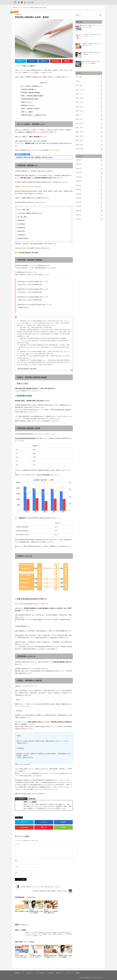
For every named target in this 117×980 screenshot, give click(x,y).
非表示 (45, 82)
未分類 (77, 81)
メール (16, 866)
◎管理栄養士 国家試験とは (28, 89)
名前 (16, 860)
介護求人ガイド (59, 972)
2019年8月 (78, 189)
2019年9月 (78, 185)
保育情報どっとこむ (19, 972)
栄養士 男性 (79, 127)
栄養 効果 (79, 85)
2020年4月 (78, 160)
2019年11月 (79, 177)
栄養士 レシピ (80, 94)
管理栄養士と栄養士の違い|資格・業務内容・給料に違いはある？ (34, 157)
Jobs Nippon (50, 972)
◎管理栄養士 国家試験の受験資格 (30, 92)
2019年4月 (78, 206)
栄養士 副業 (79, 106)
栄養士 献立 (79, 123)
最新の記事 (32, 798)
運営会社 (78, 972)
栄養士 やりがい (80, 89)
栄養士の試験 (19, 817)
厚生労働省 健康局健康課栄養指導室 (25, 438)
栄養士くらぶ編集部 (28, 66)
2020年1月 (78, 168)
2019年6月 (78, 198)
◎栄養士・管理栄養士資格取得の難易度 (31, 95)
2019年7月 (78, 194)
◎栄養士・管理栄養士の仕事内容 (29, 108)
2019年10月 (79, 181)
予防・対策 (79, 77)
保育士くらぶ (30, 972)
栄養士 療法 (79, 132)
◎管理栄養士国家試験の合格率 (29, 99)
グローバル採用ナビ (40, 972)
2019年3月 (78, 210)
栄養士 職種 (79, 136)
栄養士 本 (79, 115)
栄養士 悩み (79, 110)
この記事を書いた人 (21, 798)
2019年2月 (78, 215)
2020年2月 (78, 164)
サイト (16, 872)
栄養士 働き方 (80, 98)
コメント (17, 843)
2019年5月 (78, 202)
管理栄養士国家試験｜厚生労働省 (28, 252)
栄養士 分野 (79, 102)
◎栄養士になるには (26, 102)
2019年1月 (78, 219)
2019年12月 (79, 172)
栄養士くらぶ (89, 977)
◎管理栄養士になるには (27, 105)
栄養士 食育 (79, 140)
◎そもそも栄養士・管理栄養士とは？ (31, 86)
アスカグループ (69, 972)
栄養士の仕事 (79, 144)
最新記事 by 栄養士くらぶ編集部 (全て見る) (33, 115)
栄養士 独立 (79, 119)
